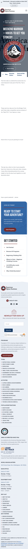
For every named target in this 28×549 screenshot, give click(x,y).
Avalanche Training (7, 393)
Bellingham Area (7, 422)
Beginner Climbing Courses (9, 522)
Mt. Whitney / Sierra (7, 412)
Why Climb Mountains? (8, 518)
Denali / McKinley (7, 414)
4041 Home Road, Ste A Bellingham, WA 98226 (13, 465)
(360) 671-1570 (5, 482)
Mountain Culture (11, 74)
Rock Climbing (6, 385)
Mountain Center (7, 376)
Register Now (6, 529)
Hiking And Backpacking (9, 395)
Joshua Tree (5, 420)
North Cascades (6, 410)
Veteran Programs (7, 511)
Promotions (5, 503)
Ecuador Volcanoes (7, 416)
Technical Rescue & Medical (10, 401)
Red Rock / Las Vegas (8, 418)
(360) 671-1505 (13, 300)
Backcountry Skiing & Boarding (11, 391)
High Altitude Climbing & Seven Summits (13, 389)
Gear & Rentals (6, 531)
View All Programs (7, 355)
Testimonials (6, 501)
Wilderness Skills (7, 397)
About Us (4, 499)
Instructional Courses (8, 362)
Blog (6, 74)
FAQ (3, 527)
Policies (4, 533)
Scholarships (6, 509)
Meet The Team (6, 497)
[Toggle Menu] (26, 10)
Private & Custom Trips (8, 368)
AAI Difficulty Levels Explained (10, 524)
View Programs (10, 229)
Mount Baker (5, 407)
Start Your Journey (7, 520)
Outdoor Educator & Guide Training (12, 399)
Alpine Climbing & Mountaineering (11, 382)
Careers (4, 507)
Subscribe (8, 330)
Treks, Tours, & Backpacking (10, 370)
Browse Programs (7, 516)
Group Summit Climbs (8, 364)
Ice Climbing (5, 387)
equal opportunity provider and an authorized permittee (12, 543)
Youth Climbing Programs (9, 374)
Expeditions (5, 366)
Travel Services (6, 505)
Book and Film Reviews (21, 74)
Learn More (14, 5)
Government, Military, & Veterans (11, 372)
